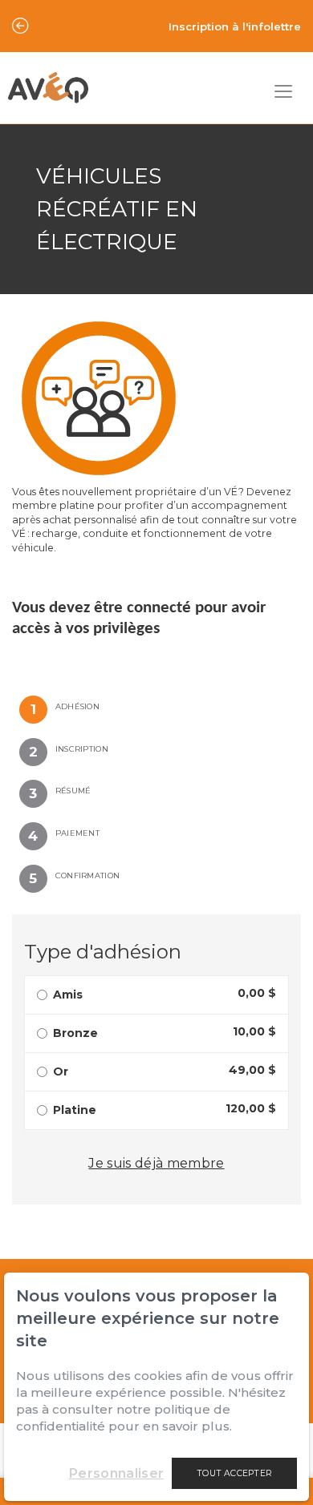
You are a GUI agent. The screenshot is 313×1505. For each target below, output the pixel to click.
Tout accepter (234, 1473)
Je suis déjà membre (156, 1163)
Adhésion (77, 706)
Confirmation (87, 875)
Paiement (77, 833)
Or (60, 1071)
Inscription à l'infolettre (235, 26)
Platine (74, 1110)
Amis (68, 994)
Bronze (75, 1033)
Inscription (81, 748)
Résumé (73, 790)
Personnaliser (116, 1473)
